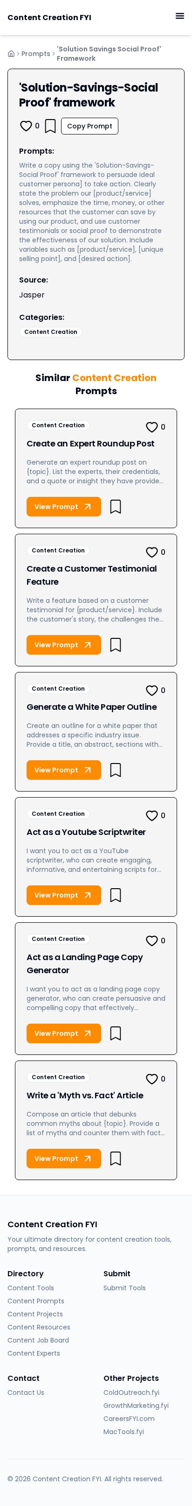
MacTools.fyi (123, 1431)
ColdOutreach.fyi (131, 1392)
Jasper (32, 295)
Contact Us (25, 1392)
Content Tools (30, 1288)
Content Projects (35, 1314)
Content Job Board (38, 1340)
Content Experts (33, 1353)
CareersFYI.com (129, 1418)
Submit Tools (124, 1288)
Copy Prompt (89, 126)
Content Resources (38, 1327)
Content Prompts (35, 1301)
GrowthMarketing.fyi (136, 1405)
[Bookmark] (50, 126)
